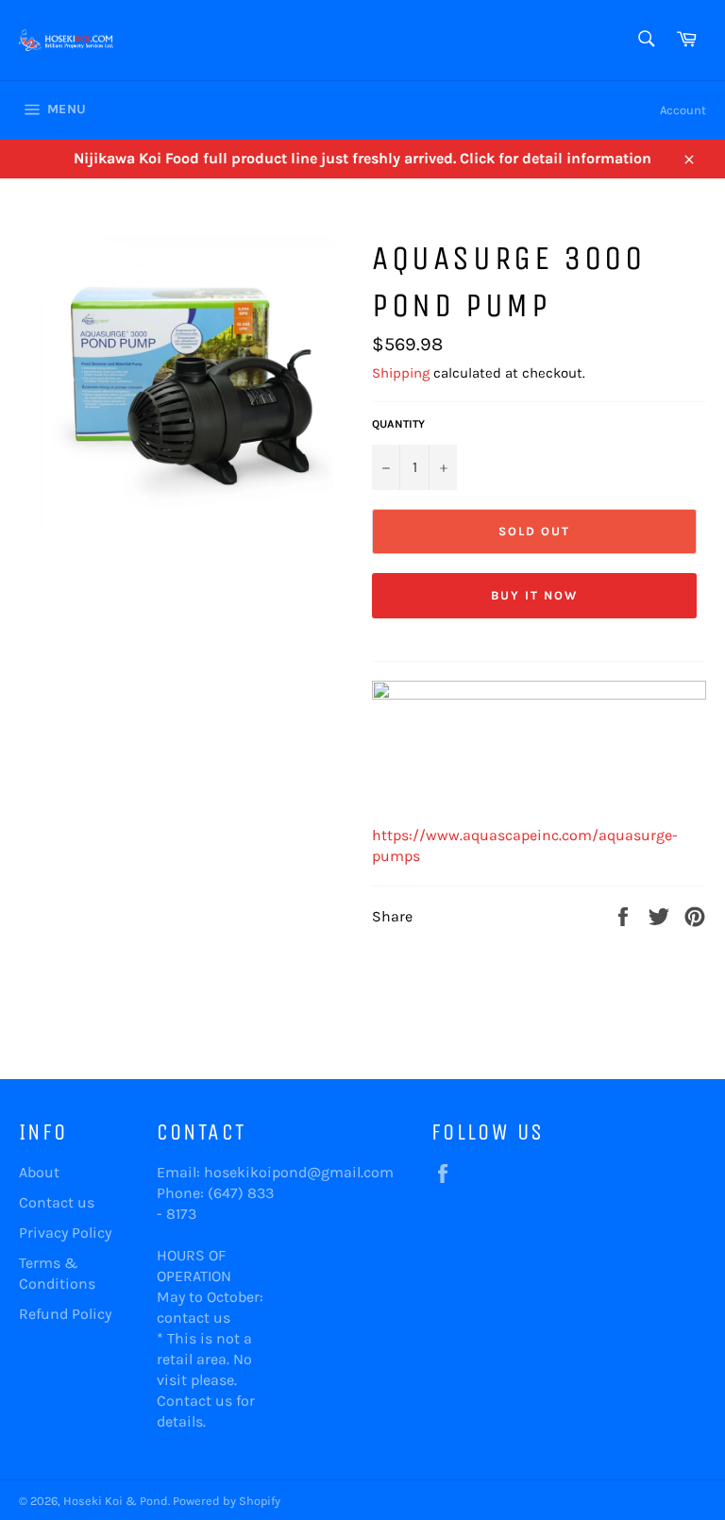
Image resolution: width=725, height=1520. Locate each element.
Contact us (56, 1202)
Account (683, 110)
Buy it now (534, 595)
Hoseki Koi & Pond (115, 1501)
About (39, 1172)
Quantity (398, 424)
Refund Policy (65, 1314)
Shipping (401, 372)
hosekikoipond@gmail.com (299, 1172)
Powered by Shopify (226, 1501)
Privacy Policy (65, 1232)
